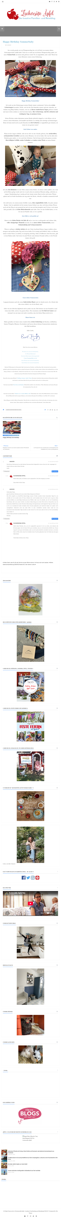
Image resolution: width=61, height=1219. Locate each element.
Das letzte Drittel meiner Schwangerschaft (30, 356)
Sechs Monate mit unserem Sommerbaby (30, 362)
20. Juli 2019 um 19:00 (53, 475)
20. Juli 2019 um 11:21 (53, 489)
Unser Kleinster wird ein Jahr (13, 409)
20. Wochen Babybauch (30, 353)
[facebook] (52, 1)
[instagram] (54, 1)
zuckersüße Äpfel (19, 475)
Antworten (55, 471)
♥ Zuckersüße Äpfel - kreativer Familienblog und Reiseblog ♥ (30, 1211)
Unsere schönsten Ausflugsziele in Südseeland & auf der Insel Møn (24, 1170)
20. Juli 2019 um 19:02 (53, 523)
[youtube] (50, 1)
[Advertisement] (30, 1085)
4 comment (8, 45)
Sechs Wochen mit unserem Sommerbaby (30, 360)
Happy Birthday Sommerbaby (11, 437)
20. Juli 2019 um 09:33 (53, 461)
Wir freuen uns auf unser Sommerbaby (30, 351)
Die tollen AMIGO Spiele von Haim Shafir (17, 1164)
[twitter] (57, 1)
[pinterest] (59, 1)
